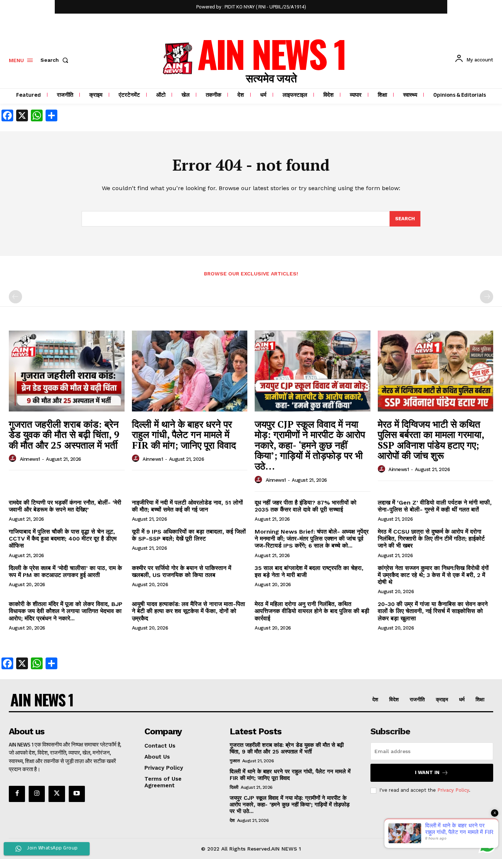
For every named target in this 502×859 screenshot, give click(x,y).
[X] (57, 794)
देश (232, 820)
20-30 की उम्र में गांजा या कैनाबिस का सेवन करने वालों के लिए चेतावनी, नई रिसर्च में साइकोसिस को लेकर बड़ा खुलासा (433, 610)
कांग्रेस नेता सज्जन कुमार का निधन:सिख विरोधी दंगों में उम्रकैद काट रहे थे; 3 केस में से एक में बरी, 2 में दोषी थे (433, 574)
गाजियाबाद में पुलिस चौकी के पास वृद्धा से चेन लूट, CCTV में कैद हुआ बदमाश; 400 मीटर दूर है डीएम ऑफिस (62, 538)
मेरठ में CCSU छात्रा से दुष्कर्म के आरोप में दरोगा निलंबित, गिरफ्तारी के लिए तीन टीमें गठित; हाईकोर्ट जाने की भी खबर (431, 538)
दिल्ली (234, 787)
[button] (55, 60)
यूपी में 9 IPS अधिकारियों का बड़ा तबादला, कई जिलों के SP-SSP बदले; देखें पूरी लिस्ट (189, 535)
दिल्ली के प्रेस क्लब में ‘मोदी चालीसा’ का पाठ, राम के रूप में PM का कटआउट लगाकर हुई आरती (65, 571)
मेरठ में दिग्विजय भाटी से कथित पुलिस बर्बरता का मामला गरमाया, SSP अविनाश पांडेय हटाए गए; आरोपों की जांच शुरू (431, 440)
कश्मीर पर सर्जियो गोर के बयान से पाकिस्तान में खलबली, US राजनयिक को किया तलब (181, 571)
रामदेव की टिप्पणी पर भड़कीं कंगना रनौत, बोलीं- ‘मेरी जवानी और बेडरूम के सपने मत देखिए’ (65, 506)
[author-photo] (13, 459)
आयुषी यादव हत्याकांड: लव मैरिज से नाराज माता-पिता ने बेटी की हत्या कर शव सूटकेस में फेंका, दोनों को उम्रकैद (188, 610)
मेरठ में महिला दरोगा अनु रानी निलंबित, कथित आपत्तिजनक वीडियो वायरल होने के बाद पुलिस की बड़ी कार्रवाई (312, 610)
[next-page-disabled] (486, 296)
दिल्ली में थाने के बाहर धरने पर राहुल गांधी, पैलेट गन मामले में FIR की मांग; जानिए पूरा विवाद (184, 434)
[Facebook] (17, 794)
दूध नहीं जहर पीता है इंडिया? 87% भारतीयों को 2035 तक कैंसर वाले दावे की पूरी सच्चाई (305, 506)
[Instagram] (37, 794)
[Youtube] (77, 794)
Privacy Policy (453, 790)
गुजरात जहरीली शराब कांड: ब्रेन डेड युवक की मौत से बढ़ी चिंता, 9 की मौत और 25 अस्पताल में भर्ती (64, 434)
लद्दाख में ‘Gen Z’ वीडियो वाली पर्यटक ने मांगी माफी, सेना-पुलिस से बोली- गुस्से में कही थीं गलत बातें (435, 506)
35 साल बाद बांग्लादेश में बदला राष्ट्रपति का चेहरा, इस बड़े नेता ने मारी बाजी (309, 571)
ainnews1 (30, 459)
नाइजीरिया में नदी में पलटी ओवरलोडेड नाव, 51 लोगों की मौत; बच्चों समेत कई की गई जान (187, 506)
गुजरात (235, 760)
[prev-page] (15, 296)
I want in (427, 772)
